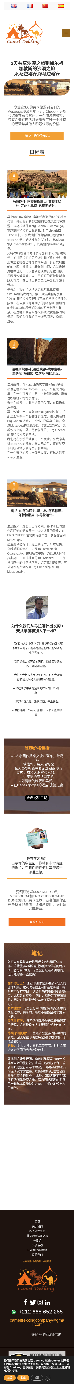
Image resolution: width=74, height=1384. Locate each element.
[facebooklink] (25, 1302)
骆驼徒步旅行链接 (52, 1334)
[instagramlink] (40, 1302)
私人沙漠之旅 (37, 1231)
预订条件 (36, 1334)
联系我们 (37, 1254)
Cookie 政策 (59, 1367)
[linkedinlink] (47, 1302)
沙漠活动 (37, 1245)
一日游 (37, 1240)
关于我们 (37, 1226)
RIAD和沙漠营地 (37, 1249)
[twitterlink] (33, 1302)
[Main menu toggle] (66, 33)
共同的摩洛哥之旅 (37, 1235)
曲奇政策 (47, 1261)
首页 (37, 1221)
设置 (37, 1377)
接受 (9, 1377)
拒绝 (23, 1377)
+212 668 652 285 (40, 1311)
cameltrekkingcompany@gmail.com (37, 1322)
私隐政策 (37, 1261)
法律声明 (27, 1261)
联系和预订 (37, 922)
